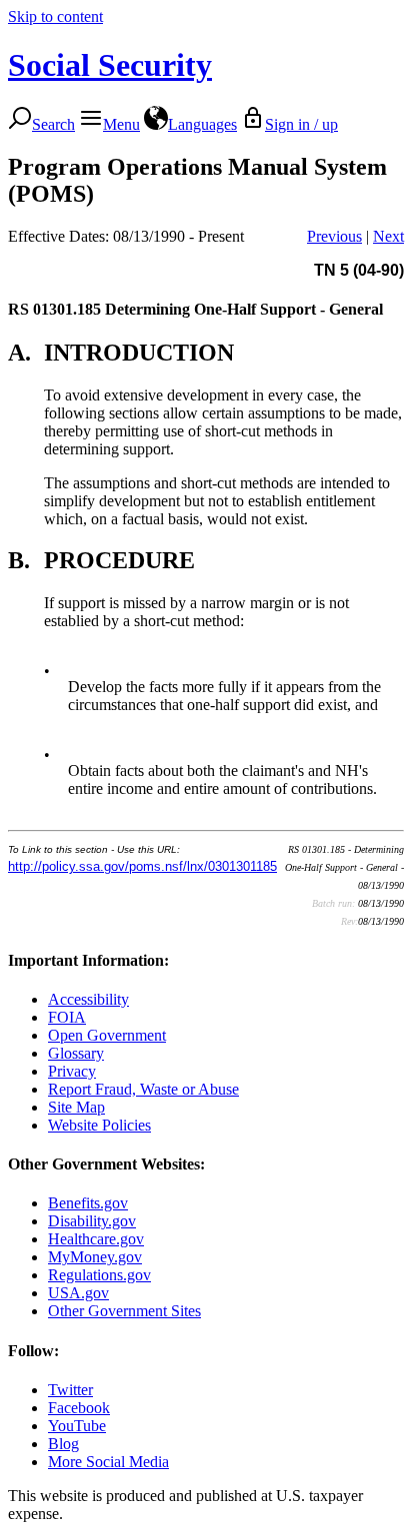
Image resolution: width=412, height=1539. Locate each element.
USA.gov (78, 1292)
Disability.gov (92, 1220)
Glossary (76, 1053)
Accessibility (88, 999)
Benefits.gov (88, 1202)
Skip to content (55, 16)
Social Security (110, 65)
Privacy (72, 1071)
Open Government (107, 1035)
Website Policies (99, 1125)
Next (388, 236)
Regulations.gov (99, 1274)
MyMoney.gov (95, 1256)
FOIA (67, 1017)
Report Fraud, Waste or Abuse (143, 1089)
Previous (334, 236)
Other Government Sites (124, 1310)
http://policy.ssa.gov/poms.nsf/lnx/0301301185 (142, 866)
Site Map (76, 1107)
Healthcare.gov (96, 1238)
